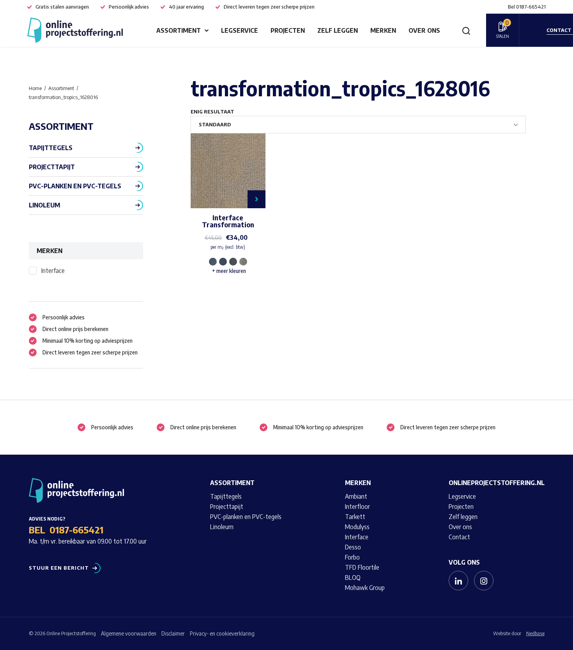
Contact (459, 537)
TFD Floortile (362, 567)
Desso (353, 547)
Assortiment (178, 30)
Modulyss (357, 527)
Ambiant (356, 496)
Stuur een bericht (59, 567)
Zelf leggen (337, 30)
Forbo (352, 557)
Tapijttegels (51, 148)
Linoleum (44, 205)
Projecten (288, 30)
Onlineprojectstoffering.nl (497, 483)
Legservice (239, 30)
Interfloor (357, 506)
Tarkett (355, 517)
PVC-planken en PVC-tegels (75, 186)
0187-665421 (76, 529)
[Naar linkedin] (458, 580)
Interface (53, 271)
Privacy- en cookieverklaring (222, 633)
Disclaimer (173, 633)
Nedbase (535, 633)
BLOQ (353, 577)
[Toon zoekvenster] (466, 30)
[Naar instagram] (483, 580)
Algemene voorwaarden (128, 633)
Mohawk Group (365, 588)
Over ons (424, 30)
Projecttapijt (52, 167)
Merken (383, 30)
